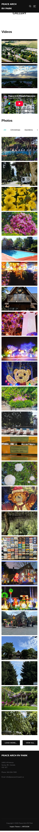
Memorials (19, 448)
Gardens (29, 130)
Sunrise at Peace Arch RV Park (19, 76)
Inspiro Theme (15, 826)
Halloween (19, 623)
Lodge (19, 298)
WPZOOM (25, 826)
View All (30, 743)
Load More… (11, 743)
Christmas (15, 130)
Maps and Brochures (20, 548)
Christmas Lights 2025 (19, 373)
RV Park (19, 174)
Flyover (19, 51)
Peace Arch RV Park (9, 6)
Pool (19, 149)
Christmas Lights (19, 274)
